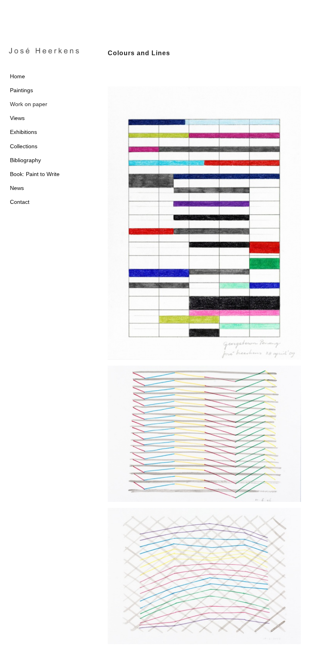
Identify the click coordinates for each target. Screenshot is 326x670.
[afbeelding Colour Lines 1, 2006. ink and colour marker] (210, 437)
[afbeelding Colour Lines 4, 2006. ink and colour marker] (210, 579)
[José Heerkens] (44, 51)
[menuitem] (44, 76)
